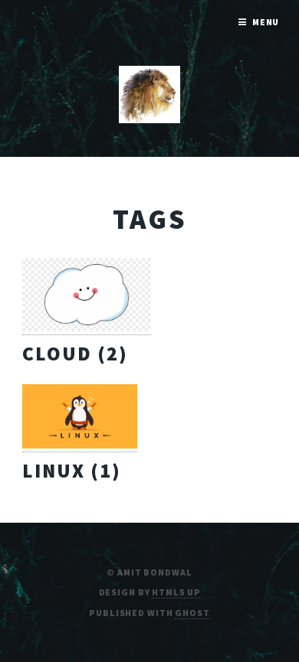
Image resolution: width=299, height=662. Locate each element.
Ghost (192, 612)
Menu (266, 22)
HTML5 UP (176, 592)
